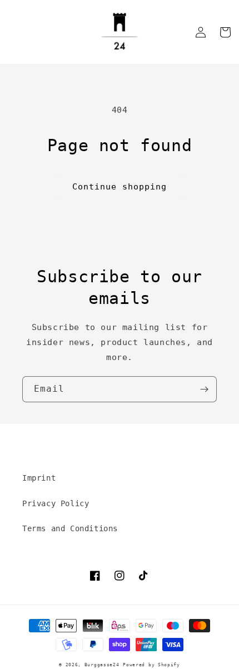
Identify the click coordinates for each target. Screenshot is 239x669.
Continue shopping (119, 187)
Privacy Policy (55, 503)
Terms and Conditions (70, 528)
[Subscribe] (204, 389)
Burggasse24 (102, 664)
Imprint (39, 477)
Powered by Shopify (151, 664)
